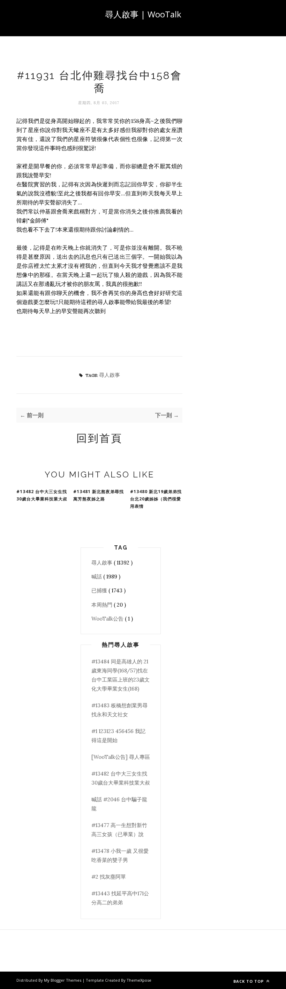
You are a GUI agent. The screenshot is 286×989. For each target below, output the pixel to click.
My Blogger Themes (63, 980)
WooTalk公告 (108, 618)
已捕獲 (99, 590)
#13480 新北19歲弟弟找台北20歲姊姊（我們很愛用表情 (156, 499)
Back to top (249, 981)
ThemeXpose (139, 980)
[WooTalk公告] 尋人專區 (120, 757)
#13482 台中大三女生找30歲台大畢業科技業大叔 (41, 495)
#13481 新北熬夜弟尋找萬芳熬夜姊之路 (98, 495)
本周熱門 (102, 604)
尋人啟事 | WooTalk (143, 14)
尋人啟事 (109, 375)
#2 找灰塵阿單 (108, 876)
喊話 (97, 576)
